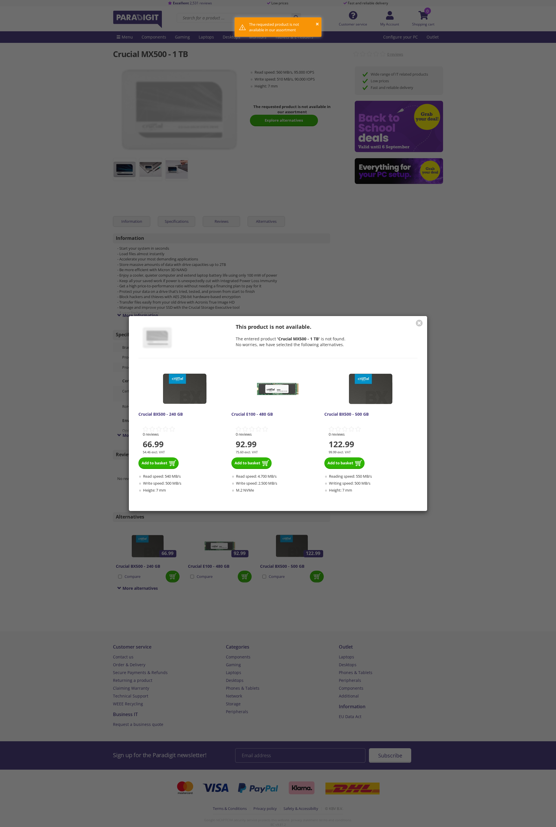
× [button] (317, 24)
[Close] (419, 323)
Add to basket (154, 462)
